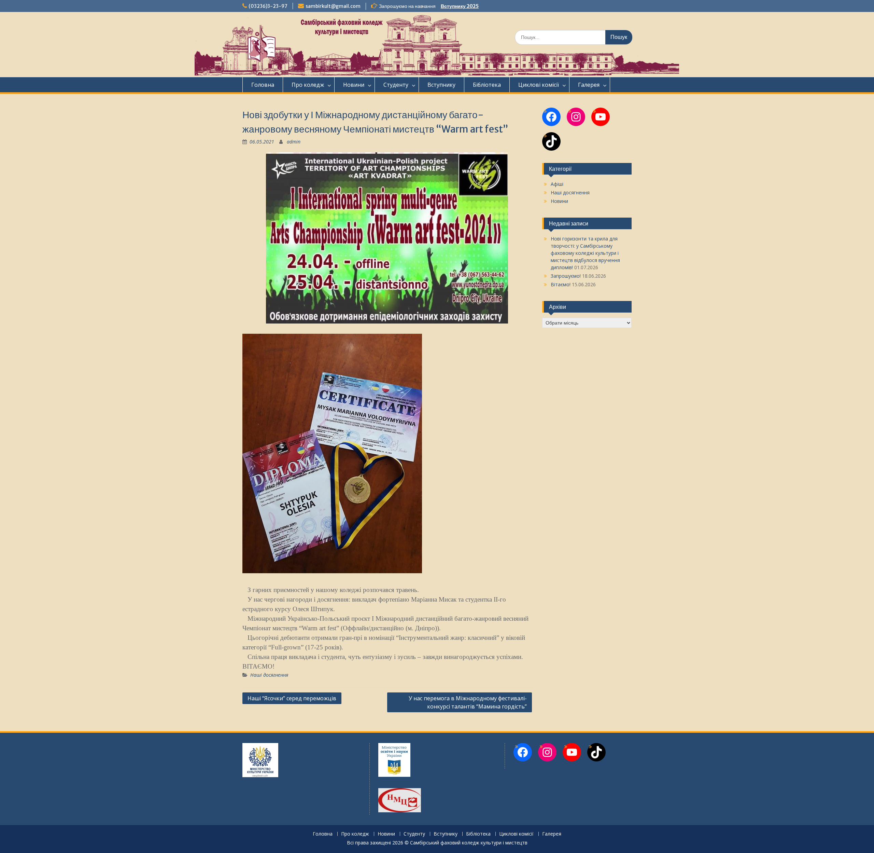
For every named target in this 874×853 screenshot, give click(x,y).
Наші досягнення (269, 675)
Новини (353, 84)
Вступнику (441, 84)
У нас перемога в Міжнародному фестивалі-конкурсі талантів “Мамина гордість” (468, 702)
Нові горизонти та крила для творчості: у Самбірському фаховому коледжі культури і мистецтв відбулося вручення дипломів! (585, 253)
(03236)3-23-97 (268, 6)
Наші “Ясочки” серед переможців (292, 698)
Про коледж (308, 84)
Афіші (557, 184)
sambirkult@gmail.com (333, 6)
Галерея (589, 84)
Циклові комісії (538, 84)
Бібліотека (487, 84)
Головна (262, 84)
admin (293, 141)
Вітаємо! (560, 284)
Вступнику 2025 (460, 6)
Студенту (395, 84)
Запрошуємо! (566, 276)
